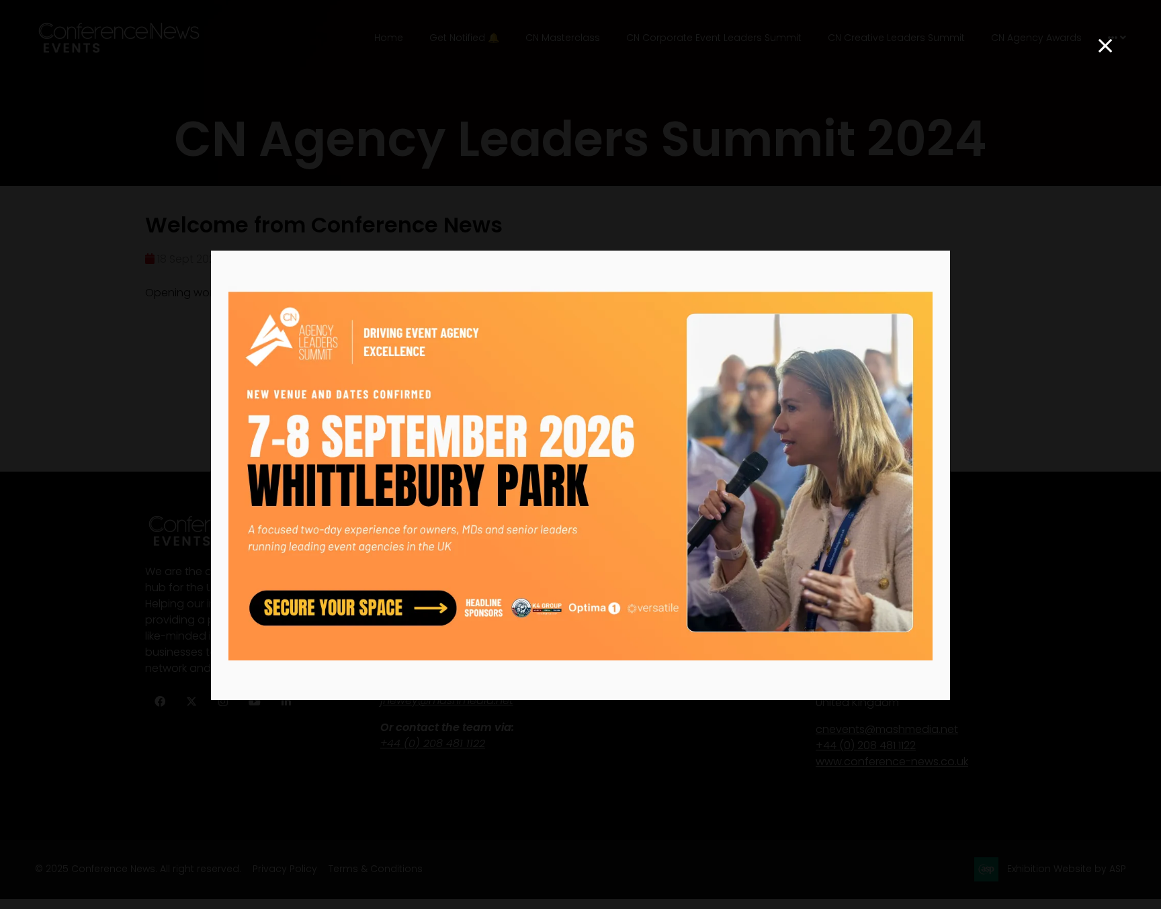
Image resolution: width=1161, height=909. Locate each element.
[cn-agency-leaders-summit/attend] (580, 656)
